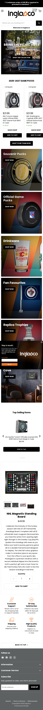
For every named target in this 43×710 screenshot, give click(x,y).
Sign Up (9, 364)
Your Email (4, 357)
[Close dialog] (41, 342)
